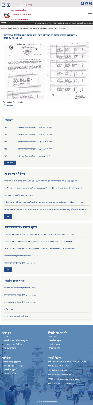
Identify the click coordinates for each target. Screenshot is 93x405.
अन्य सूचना (10, 163)
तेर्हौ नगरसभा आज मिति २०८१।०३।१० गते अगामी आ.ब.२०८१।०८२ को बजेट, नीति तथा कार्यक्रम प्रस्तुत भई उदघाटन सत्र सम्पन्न (44, 202)
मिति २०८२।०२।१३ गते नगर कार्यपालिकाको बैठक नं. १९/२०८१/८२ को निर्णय (28, 156)
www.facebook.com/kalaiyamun (66, 379)
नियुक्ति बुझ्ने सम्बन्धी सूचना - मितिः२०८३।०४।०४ (19, 263)
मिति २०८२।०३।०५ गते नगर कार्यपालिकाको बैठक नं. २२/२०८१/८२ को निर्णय (28, 135)
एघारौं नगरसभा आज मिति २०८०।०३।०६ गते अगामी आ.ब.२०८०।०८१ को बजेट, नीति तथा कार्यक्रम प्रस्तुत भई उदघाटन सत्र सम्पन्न (45, 209)
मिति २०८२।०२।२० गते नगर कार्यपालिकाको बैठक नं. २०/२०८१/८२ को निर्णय (28, 149)
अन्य (8, 216)
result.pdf (10, 105)
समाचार (6, 337)
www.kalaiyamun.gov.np (64, 375)
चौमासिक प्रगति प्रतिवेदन (13, 366)
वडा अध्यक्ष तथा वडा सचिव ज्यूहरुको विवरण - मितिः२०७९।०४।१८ (24, 288)
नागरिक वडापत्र (55, 344)
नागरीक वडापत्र (8, 309)
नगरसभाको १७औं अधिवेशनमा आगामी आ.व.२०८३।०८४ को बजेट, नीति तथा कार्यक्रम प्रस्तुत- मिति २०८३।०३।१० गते (40, 181)
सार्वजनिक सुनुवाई (10, 369)
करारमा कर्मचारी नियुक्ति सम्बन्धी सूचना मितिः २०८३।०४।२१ (22, 256)
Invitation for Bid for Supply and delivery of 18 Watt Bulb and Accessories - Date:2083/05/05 (39, 234)
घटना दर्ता (53, 337)
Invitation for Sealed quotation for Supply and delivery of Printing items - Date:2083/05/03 (38, 242)
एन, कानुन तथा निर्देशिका (13, 344)
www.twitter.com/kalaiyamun (65, 383)
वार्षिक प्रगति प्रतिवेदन (12, 362)
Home (3, 28)
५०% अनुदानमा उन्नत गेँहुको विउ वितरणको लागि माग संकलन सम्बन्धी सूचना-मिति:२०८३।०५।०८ (59, 23)
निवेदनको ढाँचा (54, 348)
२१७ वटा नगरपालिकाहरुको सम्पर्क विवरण (16, 316)
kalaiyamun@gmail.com (61, 370)
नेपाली (30, 5)
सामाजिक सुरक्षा (55, 340)
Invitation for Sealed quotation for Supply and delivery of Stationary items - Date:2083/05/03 (39, 249)
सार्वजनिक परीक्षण (10, 373)
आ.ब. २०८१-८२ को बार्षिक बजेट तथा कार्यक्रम (18, 195)
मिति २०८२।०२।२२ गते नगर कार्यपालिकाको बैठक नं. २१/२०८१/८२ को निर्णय (28, 142)
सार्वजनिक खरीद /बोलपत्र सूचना (16, 340)
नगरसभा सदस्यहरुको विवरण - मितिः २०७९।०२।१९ (20, 295)
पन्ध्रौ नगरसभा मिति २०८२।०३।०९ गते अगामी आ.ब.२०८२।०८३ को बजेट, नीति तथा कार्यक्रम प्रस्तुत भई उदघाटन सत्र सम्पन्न (43, 188)
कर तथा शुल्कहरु (10, 348)
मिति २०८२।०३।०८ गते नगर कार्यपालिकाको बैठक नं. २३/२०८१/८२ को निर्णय (28, 127)
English (23, 5)
